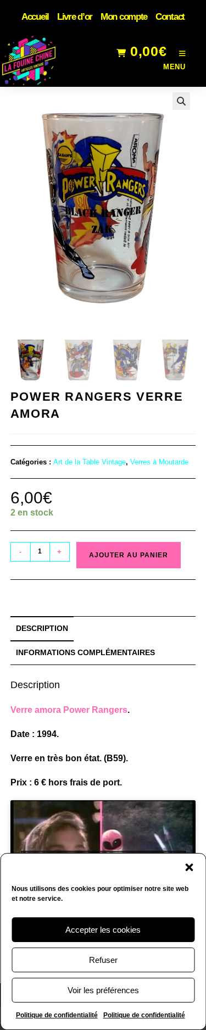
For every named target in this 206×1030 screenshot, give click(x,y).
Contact (170, 17)
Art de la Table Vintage (89, 462)
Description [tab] (42, 628)
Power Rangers (95, 710)
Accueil (35, 17)
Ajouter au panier (128, 555)
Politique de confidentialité (57, 1015)
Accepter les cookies (103, 929)
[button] (188, 867)
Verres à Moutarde (159, 462)
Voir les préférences (103, 990)
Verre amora (35, 710)
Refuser (103, 960)
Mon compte (124, 17)
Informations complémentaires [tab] (85, 652)
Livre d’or (74, 17)
